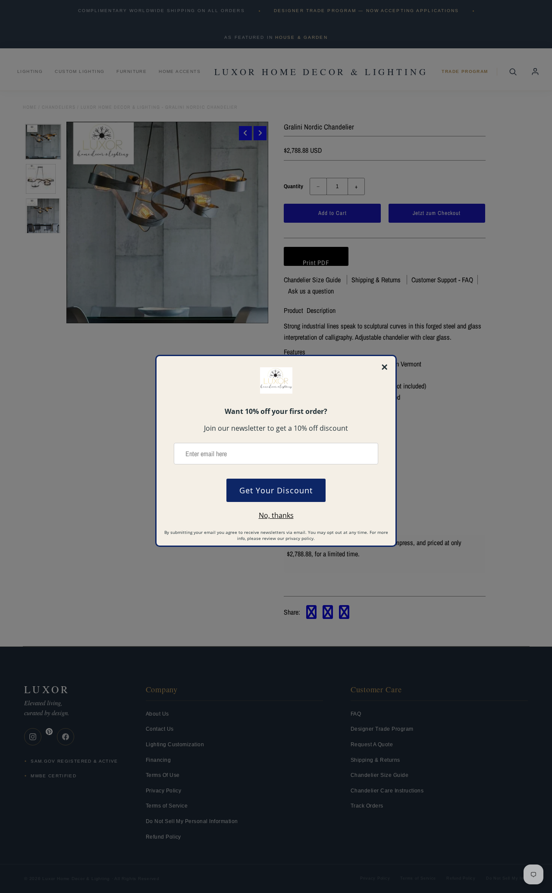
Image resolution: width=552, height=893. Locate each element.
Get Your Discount (276, 490)
